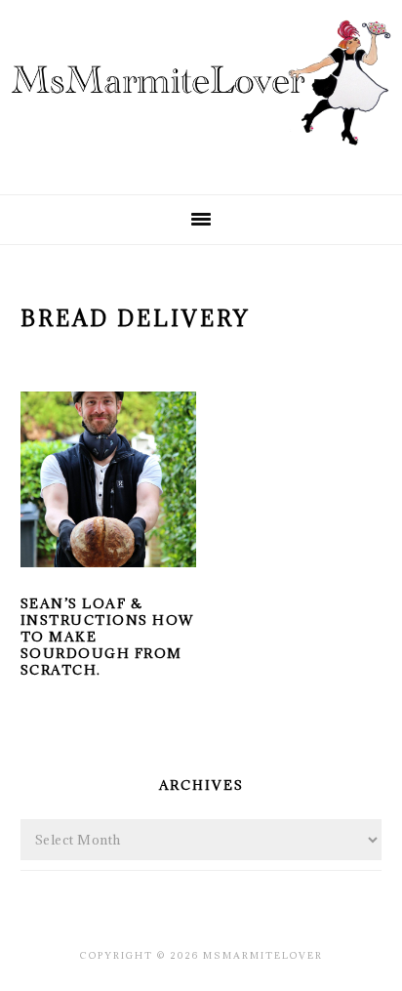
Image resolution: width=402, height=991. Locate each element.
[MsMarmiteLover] (201, 161)
